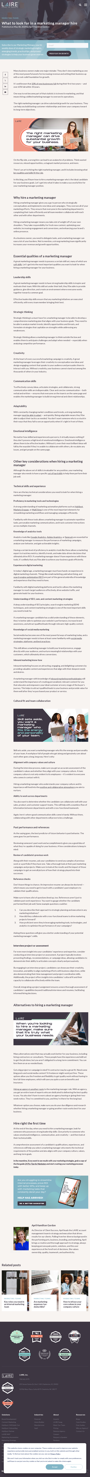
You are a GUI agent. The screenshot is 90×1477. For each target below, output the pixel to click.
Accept (55, 1467)
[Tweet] (5, 80)
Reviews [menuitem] (56, 1440)
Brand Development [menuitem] (9, 1419)
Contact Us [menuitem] (80, 1431)
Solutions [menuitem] (6, 1415)
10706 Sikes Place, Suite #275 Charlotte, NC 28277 (38, 1389)
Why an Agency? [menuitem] (82, 1428)
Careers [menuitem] (56, 1434)
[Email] (5, 92)
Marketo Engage (21, 509)
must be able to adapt (31, 415)
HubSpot (79, 506)
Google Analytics (38, 537)
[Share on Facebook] (5, 74)
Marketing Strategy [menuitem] (9, 1440)
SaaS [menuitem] (36, 1428)
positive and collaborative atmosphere (57, 787)
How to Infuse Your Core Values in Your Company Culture (72, 1304)
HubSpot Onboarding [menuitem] (9, 1428)
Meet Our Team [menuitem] (59, 1425)
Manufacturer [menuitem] (39, 1425)
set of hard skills (55, 473)
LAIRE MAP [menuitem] (6, 1434)
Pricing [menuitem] (55, 1428)
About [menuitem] (56, 1415)
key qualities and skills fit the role (28, 173)
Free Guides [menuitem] (80, 1425)
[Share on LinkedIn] (5, 86)
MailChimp (37, 509)
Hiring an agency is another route (28, 1089)
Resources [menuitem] (80, 1415)
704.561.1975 (24, 1379)
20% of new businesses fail (44, 83)
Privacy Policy (55, 1454)
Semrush (69, 537)
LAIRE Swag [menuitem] (57, 1422)
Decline (74, 1467)
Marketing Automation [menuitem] (10, 1437)
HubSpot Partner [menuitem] (8, 1431)
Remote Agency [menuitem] (59, 1431)
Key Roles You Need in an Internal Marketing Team (14, 1304)
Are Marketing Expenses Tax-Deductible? (40, 1304)
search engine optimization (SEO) (28, 577)
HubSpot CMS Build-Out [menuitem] (11, 1425)
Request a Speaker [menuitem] (60, 1437)
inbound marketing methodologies (66, 678)
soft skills (17, 264)
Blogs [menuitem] (78, 1419)
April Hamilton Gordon (39, 26)
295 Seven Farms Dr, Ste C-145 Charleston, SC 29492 (38, 1384)
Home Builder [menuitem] (39, 1422)
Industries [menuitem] (38, 1415)
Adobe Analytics (54, 537)
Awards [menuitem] (56, 1419)
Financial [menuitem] (37, 1419)
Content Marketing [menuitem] (9, 1422)
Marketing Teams (12, 1299)
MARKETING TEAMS (10, 18)
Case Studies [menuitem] (81, 1422)
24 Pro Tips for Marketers (35, 1164)
